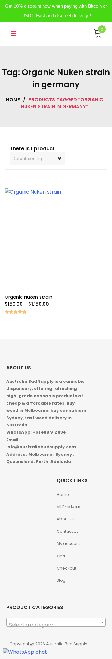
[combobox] (56, 622)
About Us (66, 519)
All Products (68, 507)
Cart (61, 556)
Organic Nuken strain (28, 297)
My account (68, 543)
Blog (61, 580)
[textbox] (56, 625)
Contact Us (68, 531)
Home (13, 99)
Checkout (66, 568)
